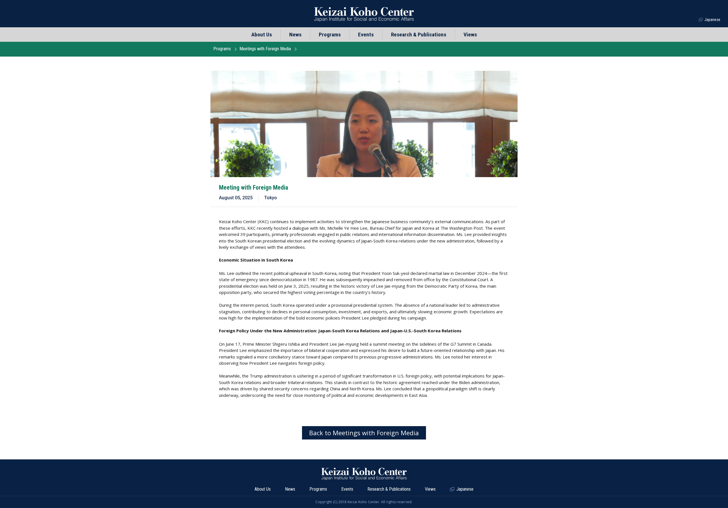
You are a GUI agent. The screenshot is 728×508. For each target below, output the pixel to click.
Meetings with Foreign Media (265, 48)
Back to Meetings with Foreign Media (364, 432)
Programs (222, 48)
